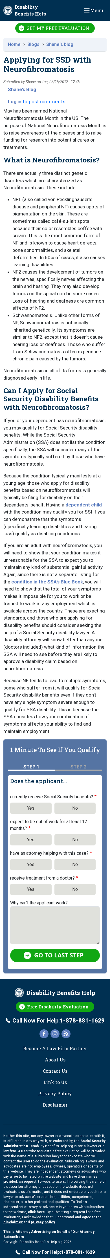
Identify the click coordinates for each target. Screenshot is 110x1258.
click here (36, 1212)
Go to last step (58, 955)
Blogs (33, 44)
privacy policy (43, 1222)
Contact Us (55, 1071)
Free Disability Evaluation (58, 1007)
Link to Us (55, 1082)
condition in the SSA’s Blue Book (47, 582)
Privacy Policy (55, 1093)
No (75, 808)
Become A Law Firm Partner (55, 1048)
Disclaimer (55, 1105)
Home (14, 44)
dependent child (83, 505)
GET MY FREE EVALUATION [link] (58, 28)
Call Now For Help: (58, 1020)
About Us (55, 1060)
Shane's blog (59, 44)
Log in (14, 101)
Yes (30, 808)
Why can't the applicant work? (39, 903)
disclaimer (13, 1222)
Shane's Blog (22, 89)
